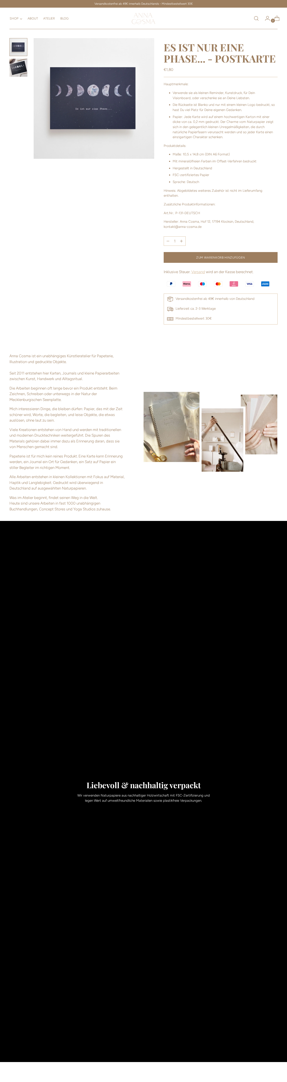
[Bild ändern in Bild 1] (18, 47)
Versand (198, 272)
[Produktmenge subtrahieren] (181, 241)
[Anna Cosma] (143, 18)
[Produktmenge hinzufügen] (168, 241)
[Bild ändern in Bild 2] (18, 68)
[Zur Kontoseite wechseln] (265, 18)
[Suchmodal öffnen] (256, 18)
